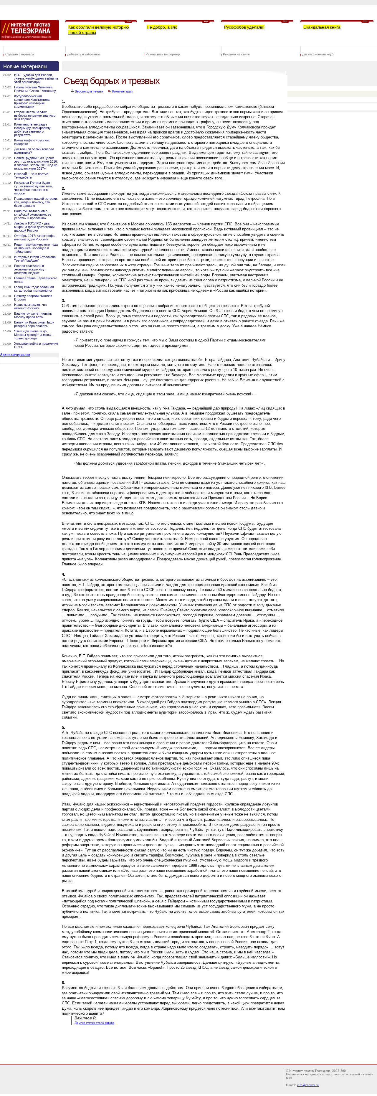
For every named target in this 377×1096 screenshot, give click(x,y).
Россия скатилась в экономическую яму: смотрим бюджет (29, 269)
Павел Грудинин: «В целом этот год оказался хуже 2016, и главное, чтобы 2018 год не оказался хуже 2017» (36, 163)
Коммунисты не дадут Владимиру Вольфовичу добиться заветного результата (32, 130)
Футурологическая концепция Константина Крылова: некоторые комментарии (31, 101)
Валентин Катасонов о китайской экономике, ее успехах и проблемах (32, 214)
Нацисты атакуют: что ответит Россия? (30, 306)
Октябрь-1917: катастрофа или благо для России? (34, 237)
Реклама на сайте (236, 54)
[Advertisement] (169, 1044)
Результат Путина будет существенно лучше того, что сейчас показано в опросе (33, 188)
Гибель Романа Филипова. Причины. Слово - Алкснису (35, 89)
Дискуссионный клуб (317, 54)
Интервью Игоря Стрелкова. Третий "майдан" (35, 258)
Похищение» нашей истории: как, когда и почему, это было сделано (36, 202)
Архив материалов (15, 355)
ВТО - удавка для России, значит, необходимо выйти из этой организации (36, 78)
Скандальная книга (321, 27)
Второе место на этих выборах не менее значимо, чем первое (35, 115)
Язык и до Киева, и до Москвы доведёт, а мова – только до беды (33, 334)
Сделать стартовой (19, 54)
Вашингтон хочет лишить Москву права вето (33, 315)
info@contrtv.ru (308, 1085)
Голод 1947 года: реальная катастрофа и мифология (34, 288)
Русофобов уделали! (244, 27)
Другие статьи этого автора (94, 1022)
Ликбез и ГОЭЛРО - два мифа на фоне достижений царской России (34, 227)
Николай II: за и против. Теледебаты (31, 175)
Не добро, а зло (162, 27)
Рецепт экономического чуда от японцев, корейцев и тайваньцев (36, 248)
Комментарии (122, 91)
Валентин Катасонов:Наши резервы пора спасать (34, 324)
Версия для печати (89, 91)
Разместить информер (162, 54)
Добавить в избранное (83, 54)
